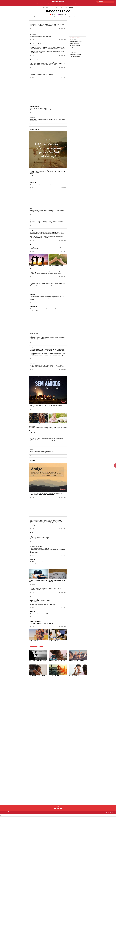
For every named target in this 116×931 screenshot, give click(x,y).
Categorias (46, 7)
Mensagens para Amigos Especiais (76, 47)
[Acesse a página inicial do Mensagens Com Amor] (58, 1)
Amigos (71, 7)
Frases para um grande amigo (75, 56)
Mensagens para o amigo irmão (75, 54)
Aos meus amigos (73, 39)
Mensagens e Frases (56, 7)
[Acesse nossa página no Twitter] (55, 809)
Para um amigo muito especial (75, 50)
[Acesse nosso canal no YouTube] (61, 809)
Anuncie (111, 812)
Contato (107, 812)
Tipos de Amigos (73, 52)
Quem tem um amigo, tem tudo (75, 45)
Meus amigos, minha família (74, 43)
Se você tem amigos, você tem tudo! (76, 41)
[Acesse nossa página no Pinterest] (58, 809)
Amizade (65, 7)
